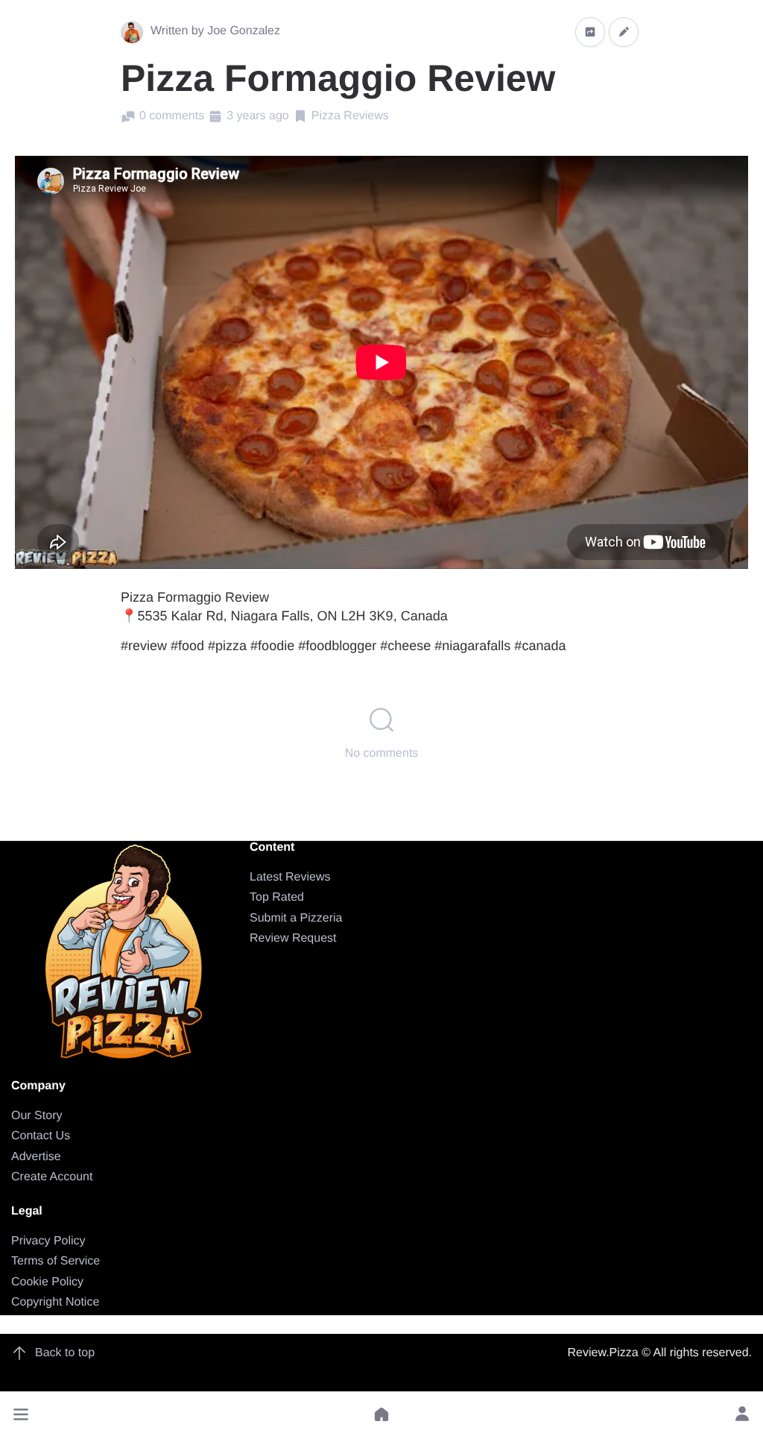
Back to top (65, 1353)
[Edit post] (624, 31)
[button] (21, 1414)
